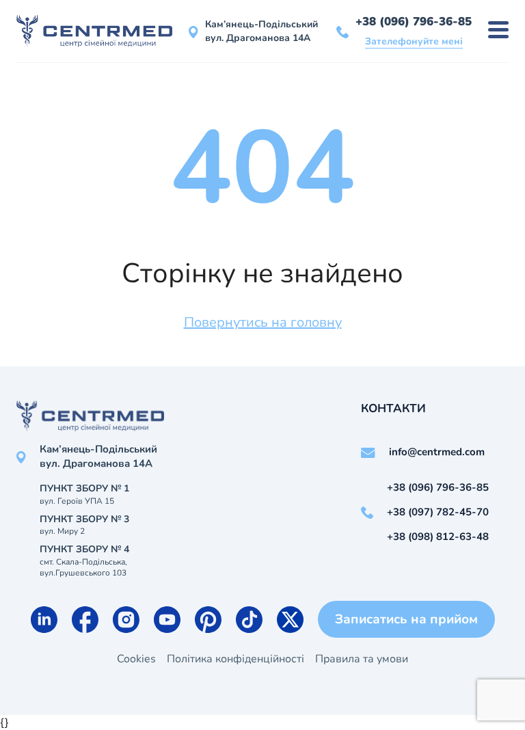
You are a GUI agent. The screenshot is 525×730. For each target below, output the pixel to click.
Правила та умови (361, 658)
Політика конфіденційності (235, 658)
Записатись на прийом (406, 619)
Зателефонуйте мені (414, 41)
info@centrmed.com (437, 452)
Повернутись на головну (263, 322)
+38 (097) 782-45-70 (438, 512)
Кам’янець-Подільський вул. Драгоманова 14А (261, 31)
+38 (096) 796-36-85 (413, 21)
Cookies (136, 658)
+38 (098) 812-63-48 (438, 536)
